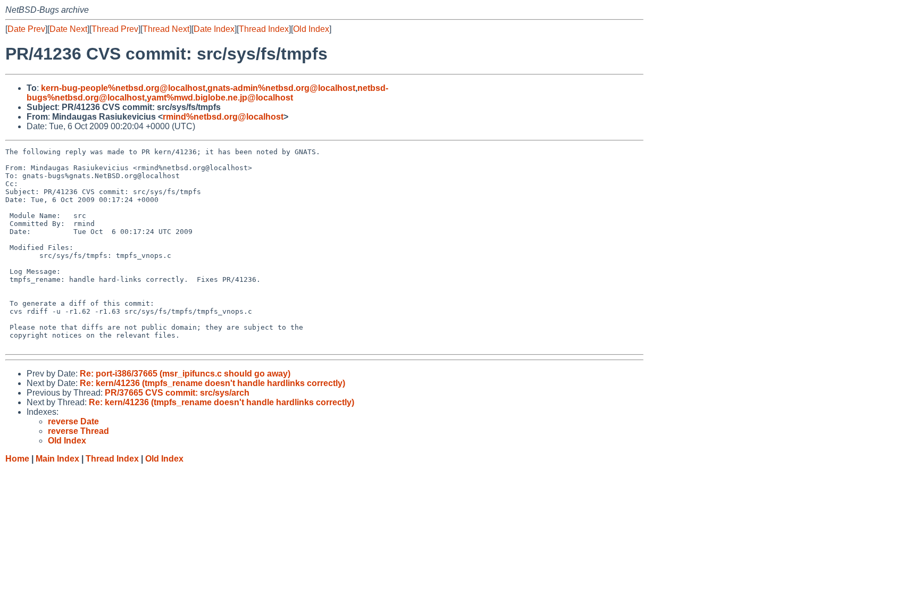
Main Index (57, 458)
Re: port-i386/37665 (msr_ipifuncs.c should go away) (185, 373)
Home (17, 458)
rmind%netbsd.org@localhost (223, 116)
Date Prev (26, 29)
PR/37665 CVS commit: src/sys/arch (177, 392)
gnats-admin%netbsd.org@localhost (281, 88)
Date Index (214, 29)
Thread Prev (114, 29)
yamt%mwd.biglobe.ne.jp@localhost (220, 97)
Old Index (311, 29)
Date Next (68, 29)
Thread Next (166, 29)
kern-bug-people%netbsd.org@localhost (123, 88)
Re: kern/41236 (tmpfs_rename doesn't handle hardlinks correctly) (212, 383)
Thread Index (264, 29)
